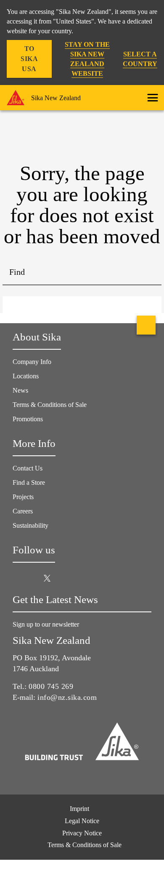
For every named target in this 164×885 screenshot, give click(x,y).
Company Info (32, 361)
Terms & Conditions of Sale (50, 404)
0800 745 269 (51, 686)
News (20, 390)
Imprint (79, 808)
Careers (23, 511)
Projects (23, 496)
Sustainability (30, 525)
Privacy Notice (82, 833)
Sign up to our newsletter (47, 624)
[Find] (148, 272)
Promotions (28, 419)
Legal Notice (82, 820)
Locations (26, 376)
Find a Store (29, 482)
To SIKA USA (29, 58)
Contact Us (27, 468)
